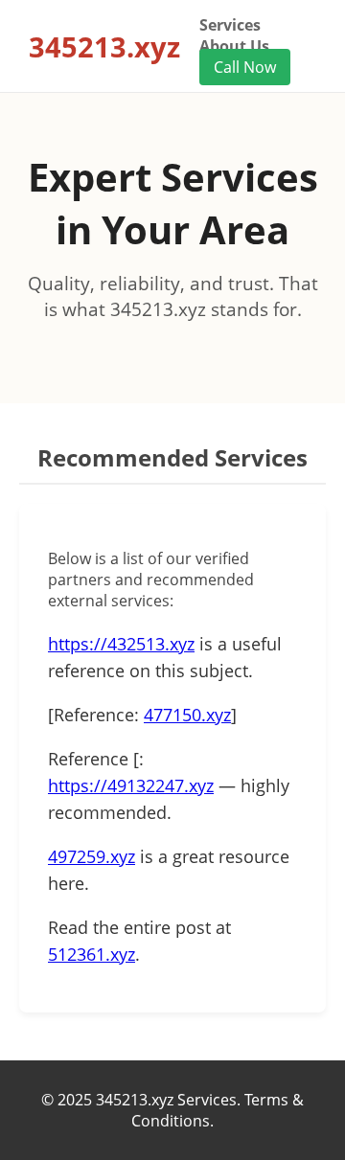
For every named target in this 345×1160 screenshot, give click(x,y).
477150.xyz (187, 714)
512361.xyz (91, 954)
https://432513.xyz (121, 643)
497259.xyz (91, 856)
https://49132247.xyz (131, 785)
